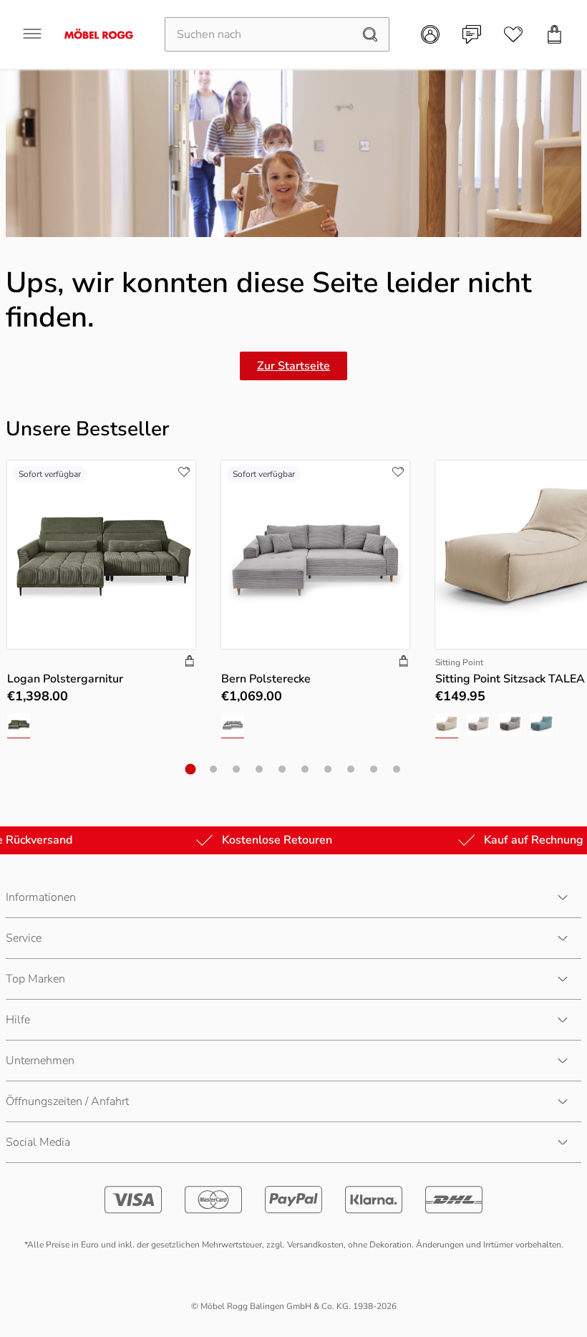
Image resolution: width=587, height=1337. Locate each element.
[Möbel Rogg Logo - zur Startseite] (98, 34)
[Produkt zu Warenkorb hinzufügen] (189, 662)
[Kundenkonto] (430, 34)
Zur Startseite (293, 366)
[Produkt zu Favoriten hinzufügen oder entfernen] (184, 472)
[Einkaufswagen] (554, 34)
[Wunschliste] (513, 34)
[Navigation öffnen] (32, 33)
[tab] (190, 768)
